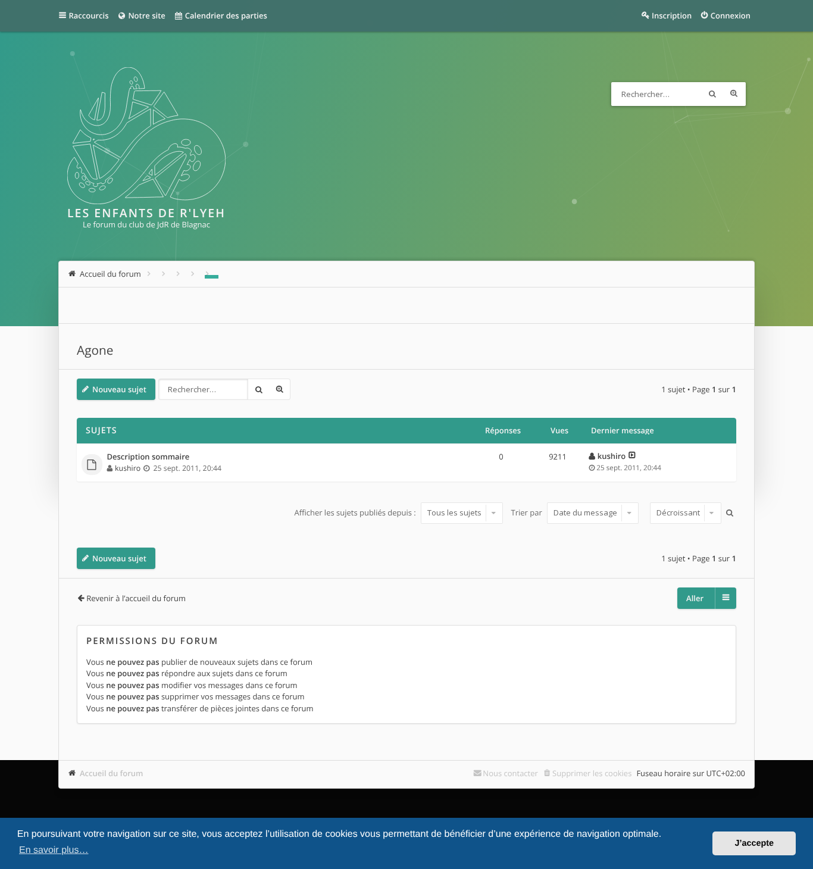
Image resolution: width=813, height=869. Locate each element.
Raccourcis (89, 15)
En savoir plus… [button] (54, 850)
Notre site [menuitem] (145, 15)
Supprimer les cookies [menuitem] (591, 773)
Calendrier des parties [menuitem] (225, 15)
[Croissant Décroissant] (684, 513)
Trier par (528, 512)
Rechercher (712, 94)
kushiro (127, 468)
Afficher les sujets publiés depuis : (356, 512)
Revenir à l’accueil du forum (136, 598)
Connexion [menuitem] (731, 15)
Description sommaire (148, 457)
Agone (95, 350)
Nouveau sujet (119, 389)
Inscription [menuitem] (672, 15)
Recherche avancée (734, 94)
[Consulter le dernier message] (632, 456)
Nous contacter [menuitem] (510, 773)
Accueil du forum (111, 773)
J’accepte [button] (754, 843)
